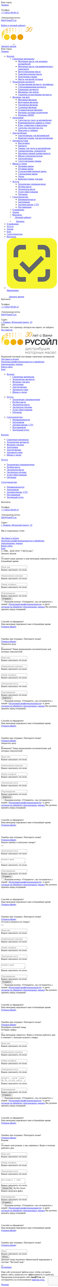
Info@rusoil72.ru (8, 20)
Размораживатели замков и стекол (34, 122)
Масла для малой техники (30, 79)
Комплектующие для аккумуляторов (35, 138)
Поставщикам (24, 207)
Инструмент (24, 143)
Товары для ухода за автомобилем (34, 148)
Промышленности (27, 199)
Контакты (17, 215)
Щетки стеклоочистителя (30, 156)
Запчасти (22, 145)
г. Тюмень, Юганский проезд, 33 (16, 322)
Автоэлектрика (25, 158)
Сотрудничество (20, 197)
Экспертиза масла (26, 189)
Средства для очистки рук (30, 128)
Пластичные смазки (27, 76)
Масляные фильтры (27, 99)
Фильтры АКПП (26, 115)
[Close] (2, 556)
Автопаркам (24, 202)
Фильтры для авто (21, 97)
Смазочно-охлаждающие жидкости (35, 94)
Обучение (22, 194)
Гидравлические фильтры (30, 110)
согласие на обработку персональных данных (23, 607)
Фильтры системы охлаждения (33, 112)
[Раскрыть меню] (14, 44)
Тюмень (5, 5)
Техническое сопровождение (32, 184)
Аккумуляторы (19, 133)
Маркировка (13, 290)
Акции (15, 212)
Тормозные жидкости (28, 89)
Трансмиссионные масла (30, 74)
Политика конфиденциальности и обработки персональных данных (22, 362)
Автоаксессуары (20, 140)
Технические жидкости (23, 82)
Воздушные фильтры (28, 102)
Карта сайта (7, 367)
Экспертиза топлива (22, 407)
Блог (9, 231)
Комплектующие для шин (30, 179)
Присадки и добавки (28, 130)
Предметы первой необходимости (34, 153)
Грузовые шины (25, 169)
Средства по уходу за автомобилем (35, 120)
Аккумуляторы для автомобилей (33, 135)
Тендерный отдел (20, 430)
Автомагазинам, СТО (28, 204)
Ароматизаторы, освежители (32, 151)
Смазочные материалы (23, 59)
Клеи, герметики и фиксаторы (32, 125)
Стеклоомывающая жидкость (32, 87)
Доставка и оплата (10, 359)
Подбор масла (24, 186)
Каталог (10, 56)
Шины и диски (19, 163)
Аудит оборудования (28, 192)
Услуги (15, 181)
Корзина (20, 221)
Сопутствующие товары (29, 161)
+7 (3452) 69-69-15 (10, 12)
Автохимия (17, 117)
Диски (21, 176)
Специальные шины (28, 174)
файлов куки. (38, 1279)
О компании (18, 209)
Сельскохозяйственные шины (32, 171)
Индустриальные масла (29, 71)
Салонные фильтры (27, 107)
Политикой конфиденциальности (25, 604)
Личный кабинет (22, 217)
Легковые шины (26, 166)
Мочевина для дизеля (28, 92)
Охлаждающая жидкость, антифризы (35, 84)
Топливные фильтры (28, 105)
